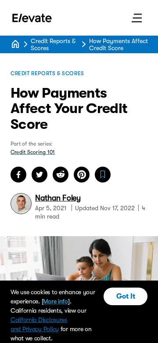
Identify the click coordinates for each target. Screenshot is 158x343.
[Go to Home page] (32, 18)
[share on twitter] (39, 174)
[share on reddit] (60, 174)
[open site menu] (136, 18)
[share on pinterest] (82, 174)
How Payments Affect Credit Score (118, 44)
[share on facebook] (18, 174)
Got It (125, 296)
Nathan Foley (58, 197)
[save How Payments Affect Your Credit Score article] (103, 174)
